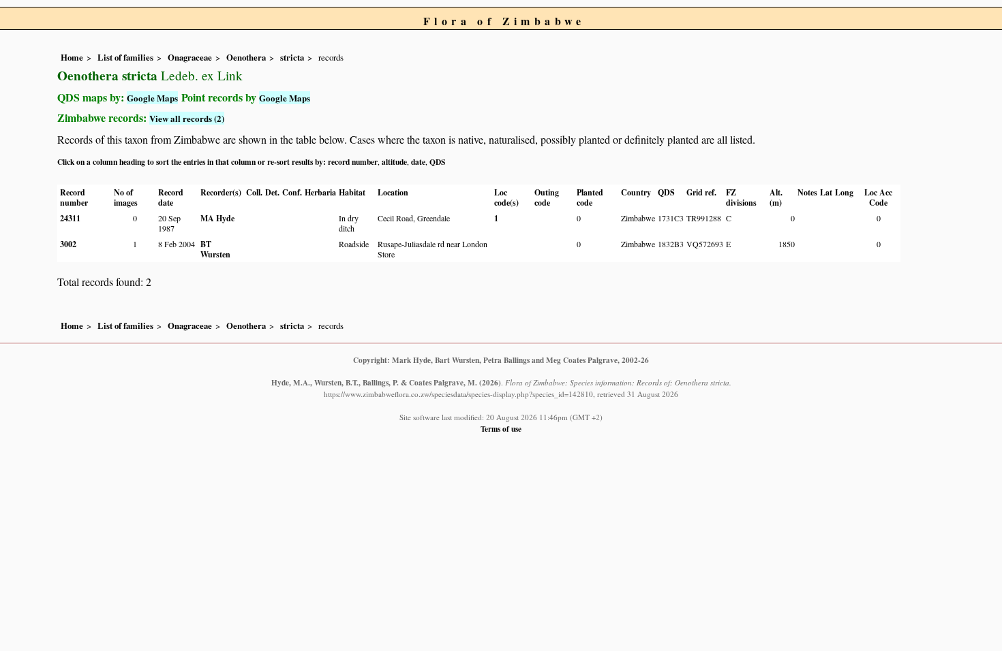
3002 (68, 244)
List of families (125, 57)
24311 (70, 218)
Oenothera (246, 57)
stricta (292, 57)
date (418, 162)
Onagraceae (190, 57)
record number (353, 162)
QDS (437, 162)
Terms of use (501, 428)
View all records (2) (186, 118)
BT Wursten (215, 249)
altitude (394, 162)
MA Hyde (217, 218)
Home (72, 57)
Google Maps (152, 97)
